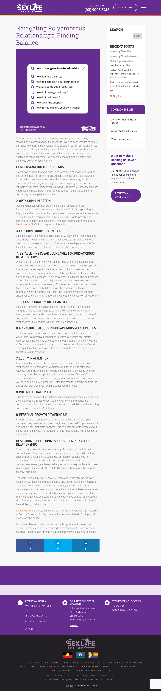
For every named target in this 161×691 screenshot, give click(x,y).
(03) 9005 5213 (127, 170)
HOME (47, 675)
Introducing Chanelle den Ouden (124, 56)
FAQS (85, 675)
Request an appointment (123, 195)
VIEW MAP (74, 626)
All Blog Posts (116, 96)
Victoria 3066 (76, 616)
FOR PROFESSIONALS (99, 675)
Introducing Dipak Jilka (120, 51)
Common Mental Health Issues (124, 121)
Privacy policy (74, 679)
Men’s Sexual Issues (122, 139)
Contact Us (125, 7)
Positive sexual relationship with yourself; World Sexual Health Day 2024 (125, 86)
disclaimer (88, 679)
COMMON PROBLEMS (61, 675)
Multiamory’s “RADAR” (28, 224)
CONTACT (115, 675)
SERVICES (77, 675)
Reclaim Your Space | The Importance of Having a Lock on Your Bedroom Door (124, 73)
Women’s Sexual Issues (124, 131)
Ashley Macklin (24, 510)
